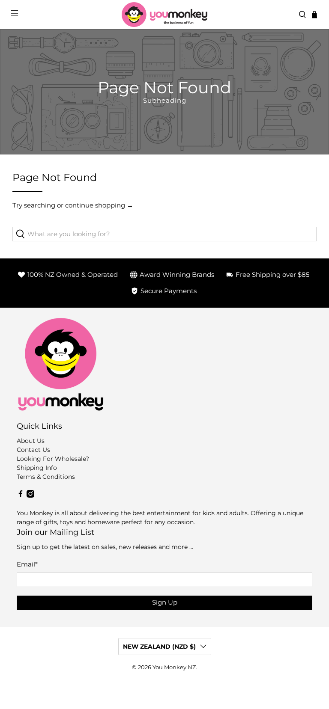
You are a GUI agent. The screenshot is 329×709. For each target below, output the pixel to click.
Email (27, 564)
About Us (31, 441)
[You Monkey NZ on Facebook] (20, 495)
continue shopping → (99, 205)
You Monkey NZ (174, 667)
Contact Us (33, 450)
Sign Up (164, 602)
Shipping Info (37, 468)
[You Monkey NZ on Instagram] (30, 495)
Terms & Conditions (46, 477)
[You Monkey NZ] (164, 14)
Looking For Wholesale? (53, 459)
